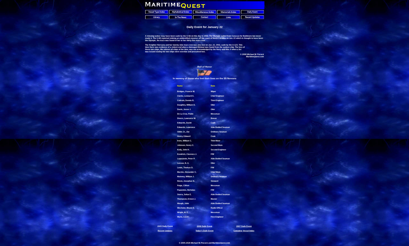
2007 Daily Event (244, 226)
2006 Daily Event (204, 226)
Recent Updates (165, 231)
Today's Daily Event (204, 231)
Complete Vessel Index (244, 231)
